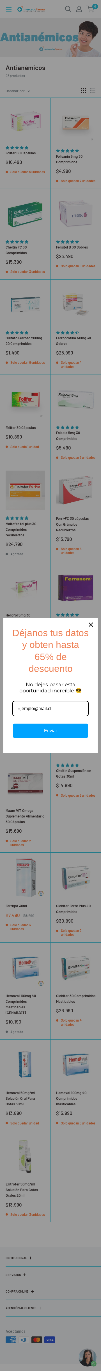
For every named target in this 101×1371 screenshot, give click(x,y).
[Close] (91, 624)
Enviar (50, 730)
